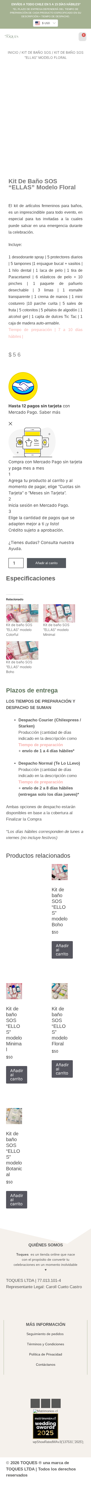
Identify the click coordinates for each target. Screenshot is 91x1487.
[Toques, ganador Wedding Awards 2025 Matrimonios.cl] (45, 1438)
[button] (70, 37)
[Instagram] (45, 1403)
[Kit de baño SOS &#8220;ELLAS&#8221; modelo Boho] (22, 650)
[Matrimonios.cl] (45, 1411)
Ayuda (14, 548)
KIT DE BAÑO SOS (36, 52)
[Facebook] (35, 1403)
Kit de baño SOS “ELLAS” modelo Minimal (56, 630)
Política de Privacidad (45, 1354)
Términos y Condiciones (45, 1344)
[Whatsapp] (56, 1403)
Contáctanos (45, 1364)
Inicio (13, 52)
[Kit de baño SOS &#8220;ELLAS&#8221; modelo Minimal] (59, 613)
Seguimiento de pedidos (45, 1334)
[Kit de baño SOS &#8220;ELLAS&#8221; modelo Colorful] (22, 613)
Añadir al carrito (46, 563)
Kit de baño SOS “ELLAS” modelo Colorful (19, 630)
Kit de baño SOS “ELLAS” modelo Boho (19, 667)
